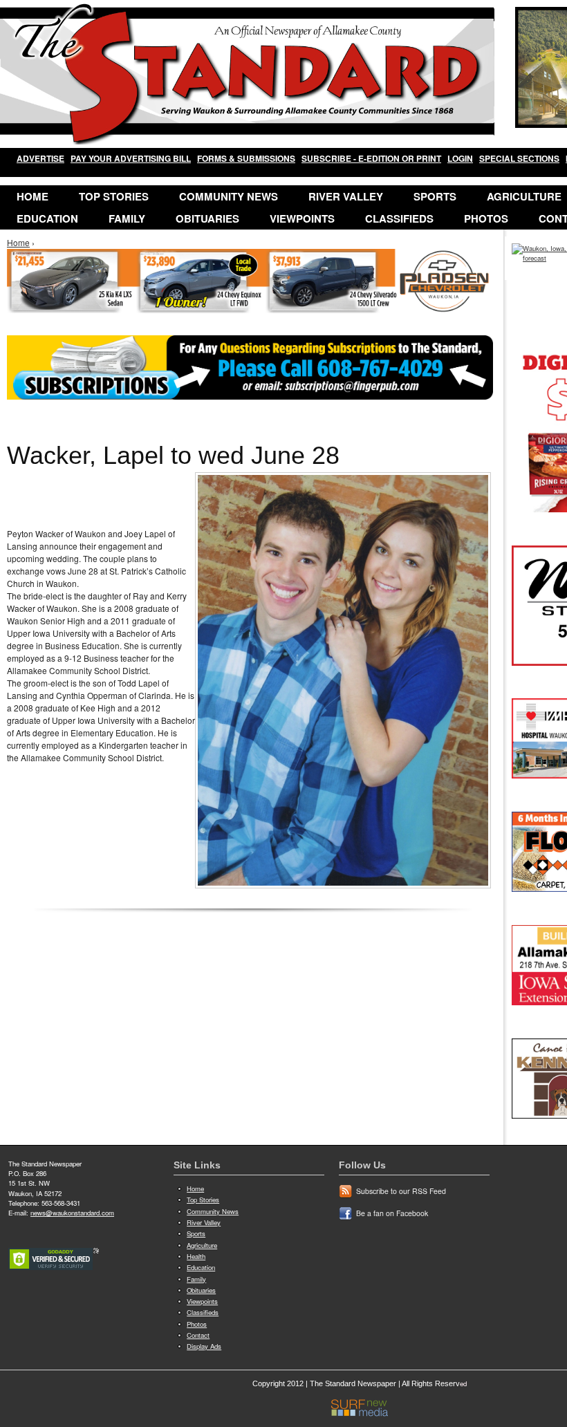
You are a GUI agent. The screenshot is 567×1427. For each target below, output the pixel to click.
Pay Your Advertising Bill (131, 158)
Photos (486, 218)
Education (47, 218)
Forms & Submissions (246, 158)
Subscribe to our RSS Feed (401, 1191)
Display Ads (204, 1346)
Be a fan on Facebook (392, 1213)
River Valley (345, 196)
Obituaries (207, 218)
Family (127, 218)
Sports (434, 196)
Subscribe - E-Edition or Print (371, 158)
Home (32, 196)
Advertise (40, 158)
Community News (228, 196)
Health (196, 1256)
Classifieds (399, 218)
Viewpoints (302, 218)
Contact (198, 1335)
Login (460, 158)
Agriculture (202, 1245)
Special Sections (519, 158)
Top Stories (114, 196)
